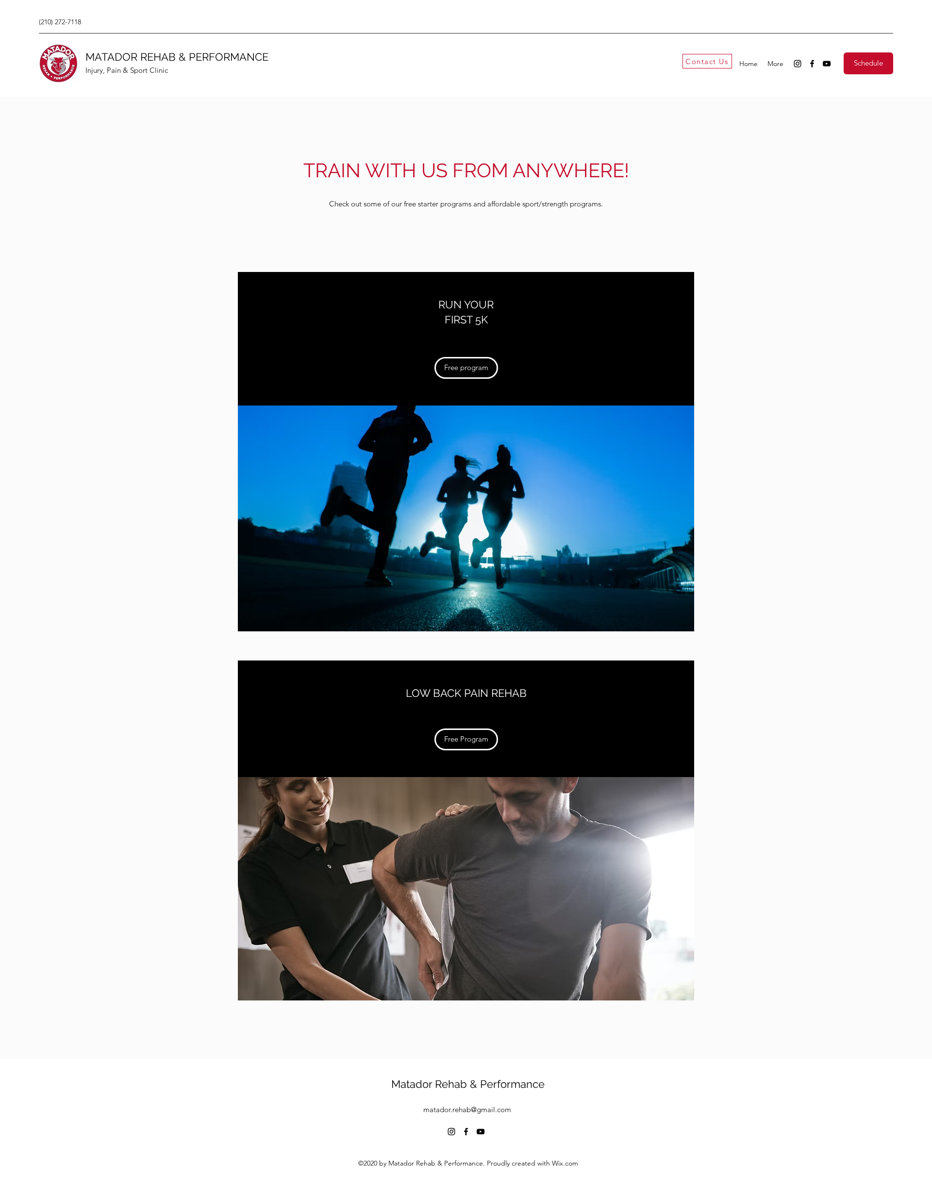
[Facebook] (812, 63)
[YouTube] (827, 63)
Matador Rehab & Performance (468, 1084)
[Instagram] (797, 63)
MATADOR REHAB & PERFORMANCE (176, 57)
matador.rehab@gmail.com (467, 1109)
